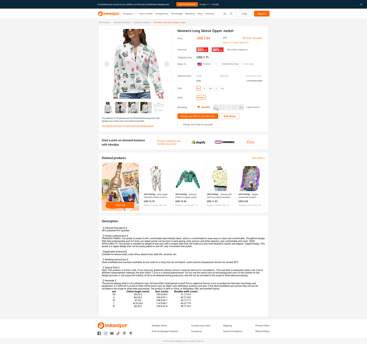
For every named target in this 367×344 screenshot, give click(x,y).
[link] (104, 22)
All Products (104, 22)
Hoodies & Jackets (141, 22)
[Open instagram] (105, 333)
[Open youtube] (112, 333)
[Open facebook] (99, 333)
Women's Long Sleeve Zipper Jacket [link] (170, 22)
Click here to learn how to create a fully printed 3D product (128, 125)
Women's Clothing (122, 22)
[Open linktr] (130, 333)
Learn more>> (253, 107)
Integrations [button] (162, 13)
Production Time (253, 76)
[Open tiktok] (118, 333)
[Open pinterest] (124, 333)
